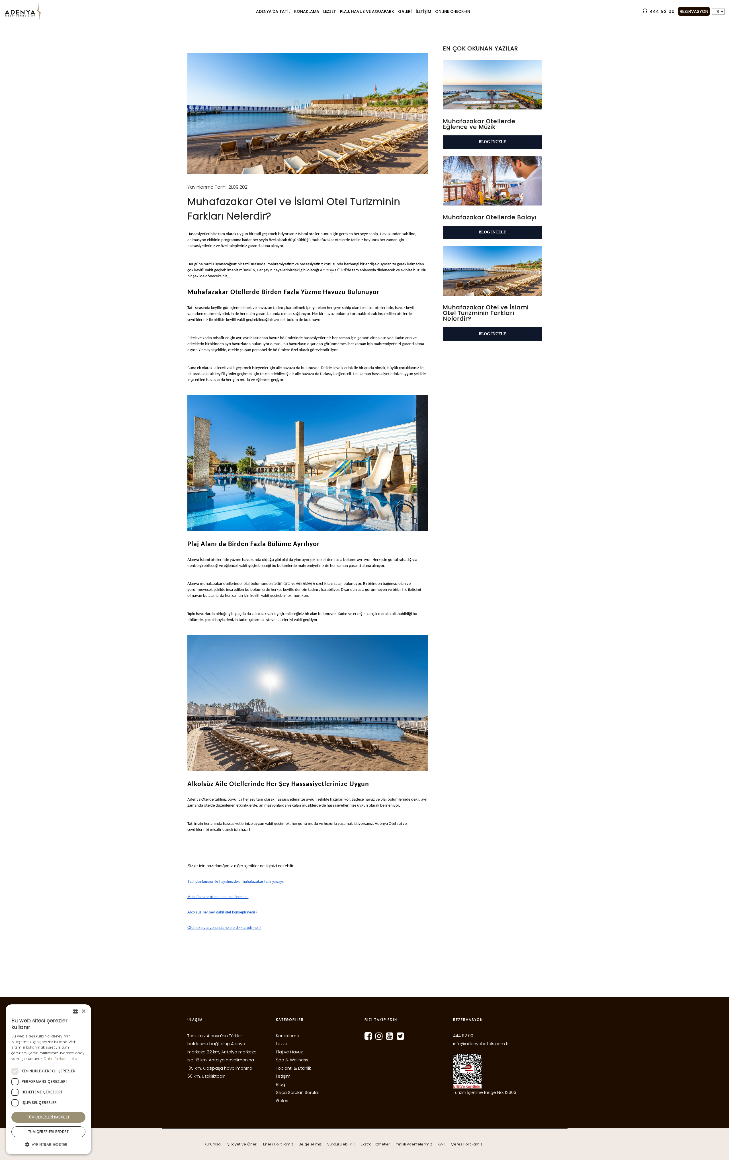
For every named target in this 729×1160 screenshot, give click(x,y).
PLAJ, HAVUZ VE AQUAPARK (367, 11)
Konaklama (287, 1036)
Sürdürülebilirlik (341, 1144)
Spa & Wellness (292, 1060)
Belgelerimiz (310, 1144)
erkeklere (305, 583)
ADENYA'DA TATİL (273, 11)
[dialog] (48, 1079)
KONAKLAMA (306, 11)
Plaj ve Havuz (289, 1052)
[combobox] (75, 1011)
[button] (48, 1145)
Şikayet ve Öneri (242, 1144)
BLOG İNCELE (492, 142)
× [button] (83, 1011)
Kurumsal (213, 1144)
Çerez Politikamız (466, 1144)
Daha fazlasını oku (60, 1058)
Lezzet (282, 1044)
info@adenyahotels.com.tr (481, 1044)
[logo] (22, 11)
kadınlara (280, 583)
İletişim (283, 1076)
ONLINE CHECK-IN (452, 11)
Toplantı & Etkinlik (293, 1068)
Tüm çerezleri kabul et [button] (48, 1117)
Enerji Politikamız (278, 1144)
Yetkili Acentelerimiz (414, 1144)
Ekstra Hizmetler (375, 1144)
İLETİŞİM (423, 11)
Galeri (282, 1101)
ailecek (259, 613)
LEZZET (329, 11)
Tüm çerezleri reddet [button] (48, 1131)
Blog (280, 1084)
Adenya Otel (333, 270)
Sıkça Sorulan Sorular (297, 1092)
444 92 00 (463, 1036)
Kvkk (441, 1144)
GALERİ (405, 11)
